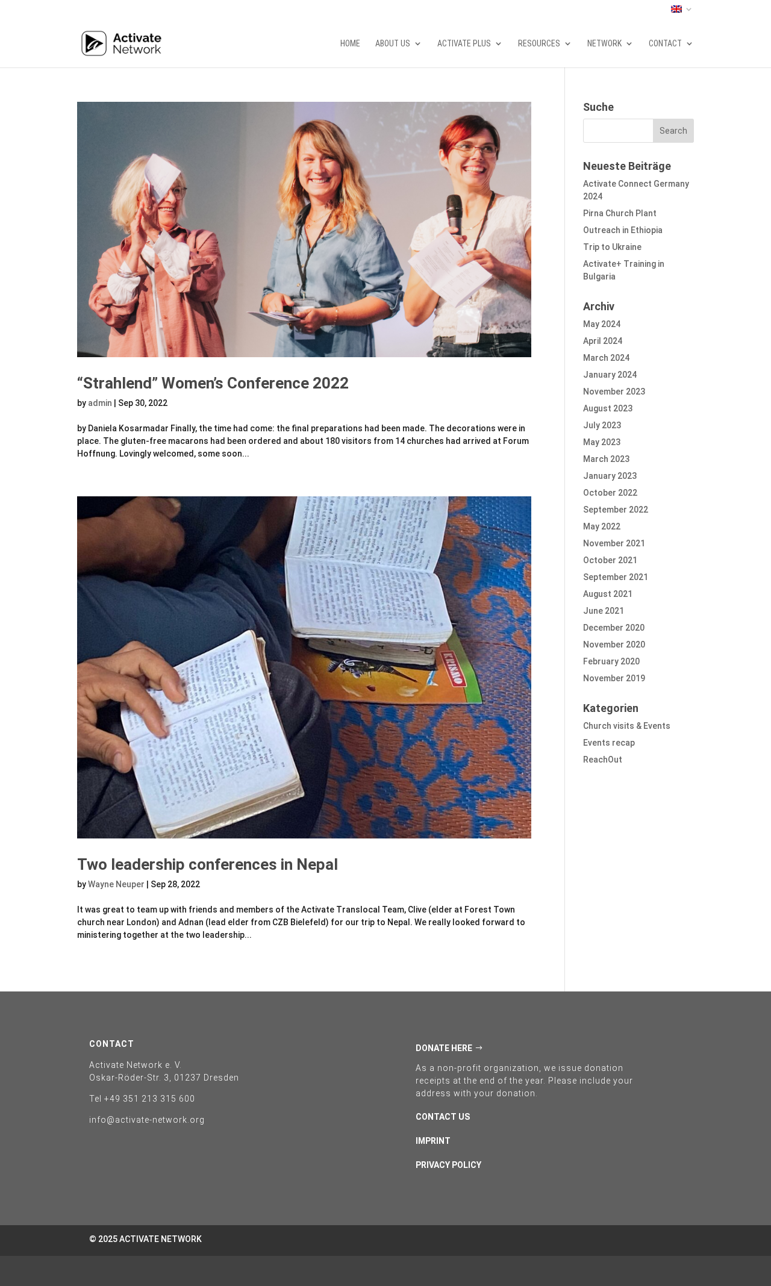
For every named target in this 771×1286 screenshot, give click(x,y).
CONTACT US (443, 1117)
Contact (665, 43)
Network (604, 43)
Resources (539, 43)
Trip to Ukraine (612, 247)
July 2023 (602, 425)
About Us (392, 43)
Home (350, 43)
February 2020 (611, 661)
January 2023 (610, 476)
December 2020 (614, 627)
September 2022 (615, 509)
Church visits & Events (626, 726)
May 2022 (601, 526)
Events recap (609, 743)
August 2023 (607, 408)
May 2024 (601, 324)
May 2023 (601, 442)
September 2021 (615, 577)
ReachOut (602, 759)
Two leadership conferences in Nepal (207, 864)
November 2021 (614, 543)
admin (100, 403)
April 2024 (602, 341)
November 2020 (614, 644)
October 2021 (610, 560)
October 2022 (610, 493)
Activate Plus (464, 43)
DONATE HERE (444, 1048)
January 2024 (610, 374)
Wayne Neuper (116, 884)
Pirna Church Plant (620, 213)
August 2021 (607, 594)
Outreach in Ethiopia (623, 230)
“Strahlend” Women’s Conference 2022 (213, 383)
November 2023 (614, 391)
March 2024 (606, 358)
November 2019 (614, 678)
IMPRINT (433, 1141)
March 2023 (606, 459)
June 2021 (603, 611)
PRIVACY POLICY (448, 1165)
